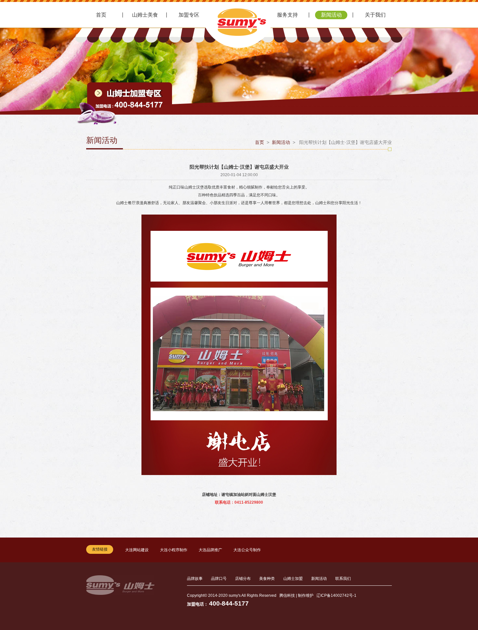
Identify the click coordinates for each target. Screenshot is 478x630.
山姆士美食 (145, 15)
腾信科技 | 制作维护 (296, 595)
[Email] (401, 549)
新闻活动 (331, 15)
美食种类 (267, 578)
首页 (101, 15)
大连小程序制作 (173, 550)
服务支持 (287, 15)
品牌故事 (195, 578)
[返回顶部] (401, 538)
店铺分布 (243, 578)
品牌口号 (219, 578)
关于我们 (375, 15)
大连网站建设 (137, 550)
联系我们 (343, 578)
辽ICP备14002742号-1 (336, 595)
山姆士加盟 (293, 578)
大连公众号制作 (247, 550)
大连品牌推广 (210, 550)
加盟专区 (189, 15)
